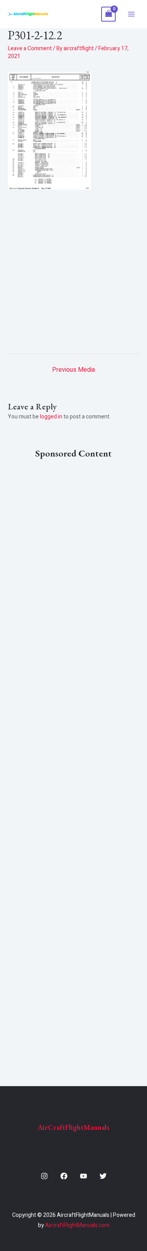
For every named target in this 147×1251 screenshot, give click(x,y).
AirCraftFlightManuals (73, 1127)
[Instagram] (44, 1176)
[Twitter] (103, 1176)
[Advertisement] (73, 268)
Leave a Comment (30, 48)
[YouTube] (83, 1176)
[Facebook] (63, 1176)
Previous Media (73, 369)
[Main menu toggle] (131, 14)
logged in (51, 417)
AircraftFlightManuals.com (77, 1225)
